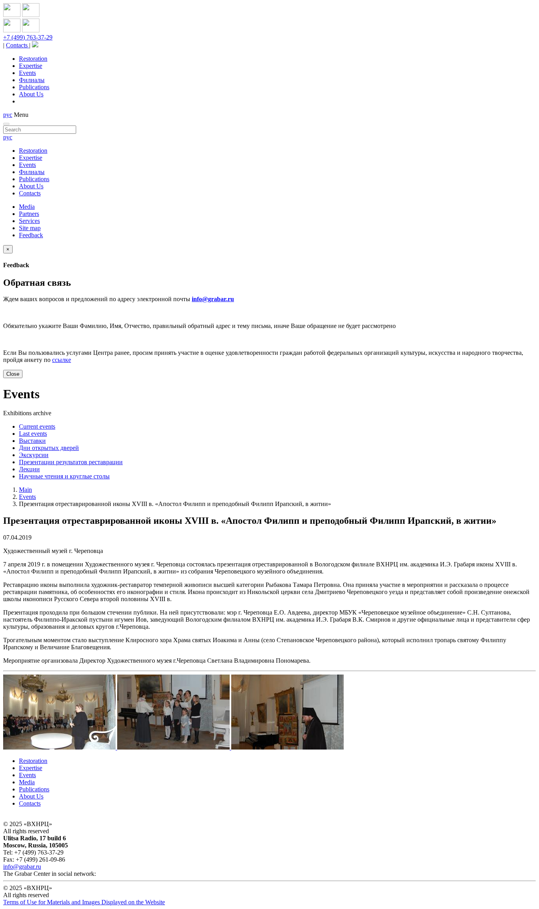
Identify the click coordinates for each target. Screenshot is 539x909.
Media (27, 206)
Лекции (29, 469)
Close (12, 374)
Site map (30, 228)
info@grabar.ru (213, 299)
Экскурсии (34, 455)
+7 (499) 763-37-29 (27, 37)
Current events (37, 426)
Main (25, 489)
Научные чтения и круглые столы (64, 476)
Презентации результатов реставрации (71, 462)
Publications (34, 87)
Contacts (17, 45)
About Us (31, 94)
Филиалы (32, 80)
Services (29, 220)
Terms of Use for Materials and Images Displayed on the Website (84, 902)
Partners (29, 213)
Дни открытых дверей (49, 447)
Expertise (30, 65)
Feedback (31, 235)
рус (7, 114)
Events (27, 72)
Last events (33, 433)
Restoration (33, 58)
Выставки (32, 440)
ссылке (61, 359)
